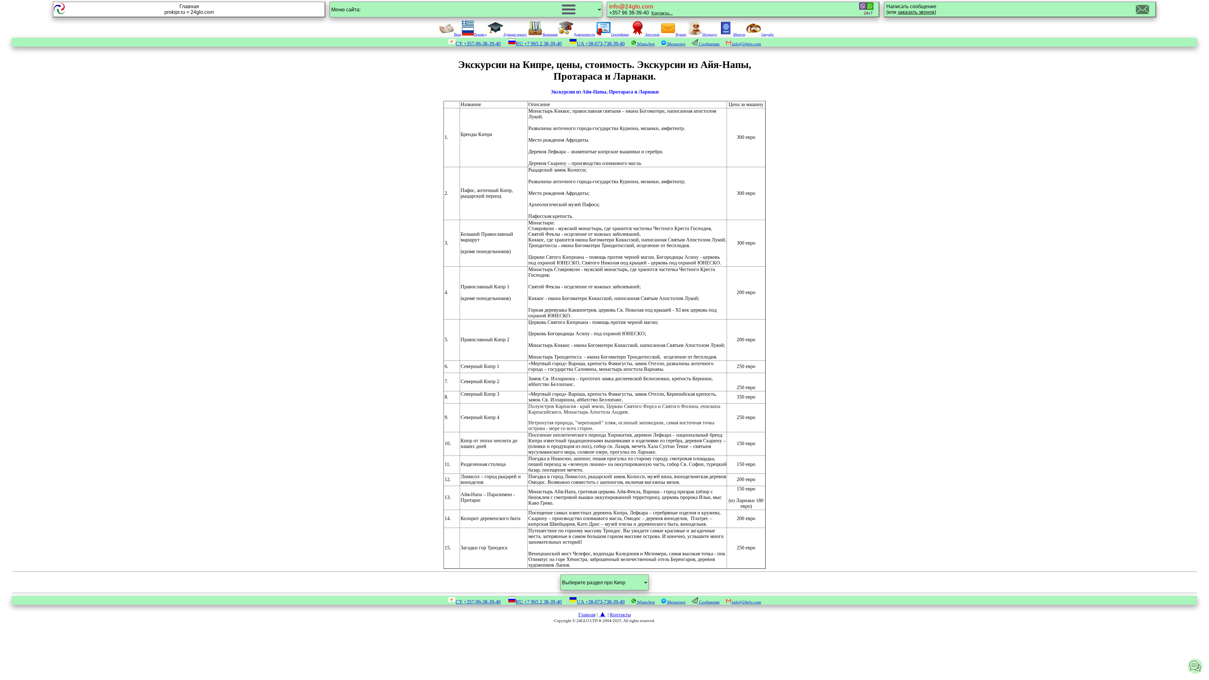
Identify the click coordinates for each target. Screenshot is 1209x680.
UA (601, 43)
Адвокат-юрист (515, 34)
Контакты (620, 614)
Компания (550, 34)
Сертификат (620, 34)
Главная (586, 614)
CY (478, 43)
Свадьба (767, 34)
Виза (457, 34)
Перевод (480, 34)
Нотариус (709, 34)
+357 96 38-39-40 (641, 9)
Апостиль (652, 34)
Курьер (681, 34)
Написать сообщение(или (911, 9)
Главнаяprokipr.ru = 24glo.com (189, 9)
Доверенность (584, 34)
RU (539, 43)
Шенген (739, 34)
